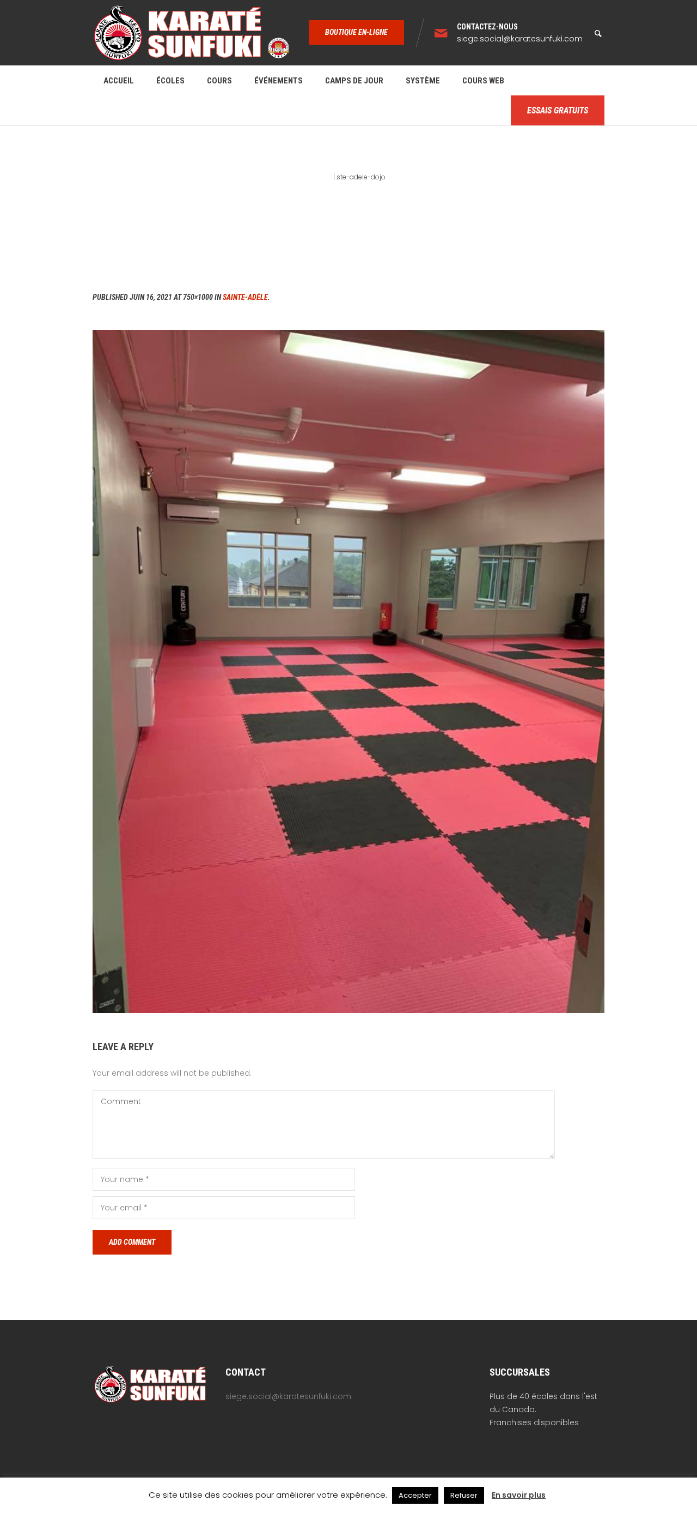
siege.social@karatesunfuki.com (520, 38)
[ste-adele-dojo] (348, 671)
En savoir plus (519, 1495)
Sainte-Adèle (245, 297)
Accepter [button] (415, 1495)
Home (322, 177)
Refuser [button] (464, 1495)
